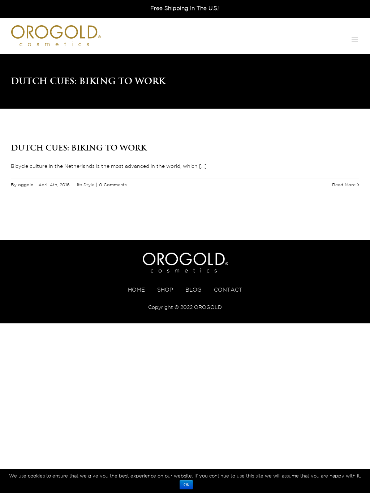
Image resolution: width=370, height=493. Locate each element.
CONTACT (228, 290)
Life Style (84, 185)
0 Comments (113, 185)
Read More (344, 185)
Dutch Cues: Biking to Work (78, 147)
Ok (186, 484)
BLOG (193, 290)
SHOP (165, 290)
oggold (26, 185)
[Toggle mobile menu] (355, 39)
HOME (136, 290)
